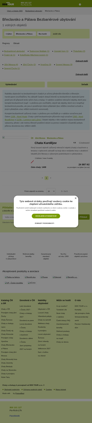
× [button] (75, 198)
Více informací (61, 210)
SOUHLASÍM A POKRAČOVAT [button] (46, 216)
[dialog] (46, 211)
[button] (46, 222)
